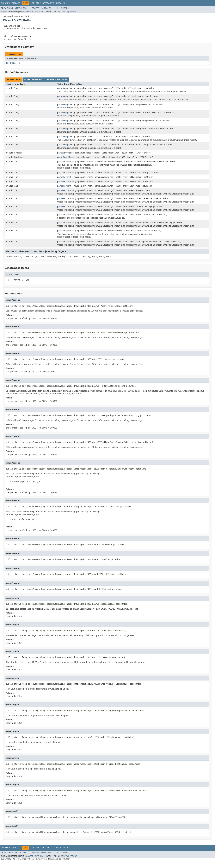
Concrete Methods (56, 79)
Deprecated (48, 3)
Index (58, 3)
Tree (38, 3)
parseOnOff (63, 153)
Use (32, 3)
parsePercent (64, 161)
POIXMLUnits (12, 63)
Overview (5, 3)
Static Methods (33, 79)
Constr (29, 12)
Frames (35, 8)
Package (16, 3)
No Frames (46, 8)
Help (65, 3)
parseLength (63, 88)
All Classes (63, 8)
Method (39, 12)
